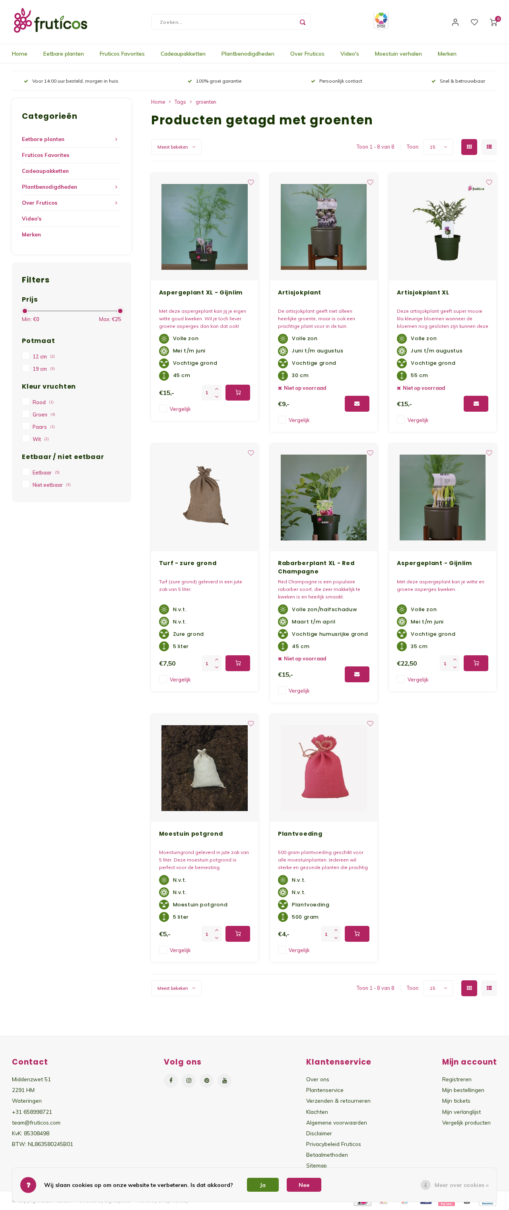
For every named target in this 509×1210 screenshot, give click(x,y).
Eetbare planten (63, 53)
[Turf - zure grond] (204, 497)
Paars (44, 427)
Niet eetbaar (52, 485)
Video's (349, 53)
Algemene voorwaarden (336, 1122)
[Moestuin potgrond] (204, 768)
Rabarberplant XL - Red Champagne (316, 567)
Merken (447, 53)
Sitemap (316, 1165)
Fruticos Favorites (122, 53)
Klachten (317, 1111)
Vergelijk (180, 409)
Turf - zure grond (188, 563)
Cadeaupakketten (183, 53)
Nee (304, 1185)
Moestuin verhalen (398, 53)
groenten (206, 102)
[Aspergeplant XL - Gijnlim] (204, 227)
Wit (41, 439)
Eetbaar (46, 472)
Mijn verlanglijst (461, 1111)
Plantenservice (325, 1089)
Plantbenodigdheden (247, 53)
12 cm (44, 356)
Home (19, 53)
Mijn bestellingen (463, 1089)
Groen (44, 414)
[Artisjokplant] (323, 227)
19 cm (44, 369)
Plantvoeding (300, 834)
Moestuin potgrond (191, 834)
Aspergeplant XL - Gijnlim (201, 292)
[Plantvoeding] (323, 768)
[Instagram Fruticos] (189, 1081)
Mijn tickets (456, 1100)
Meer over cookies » (462, 1185)
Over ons (317, 1079)
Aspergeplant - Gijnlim (434, 563)
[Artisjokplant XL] (442, 227)
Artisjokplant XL (423, 292)
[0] (493, 22)
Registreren (457, 1079)
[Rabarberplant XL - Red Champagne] (323, 497)
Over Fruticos (307, 53)
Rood (43, 402)
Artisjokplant (299, 292)
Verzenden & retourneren (338, 1100)
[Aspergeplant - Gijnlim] (442, 497)
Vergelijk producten (466, 1122)
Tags (180, 102)
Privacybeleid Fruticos (333, 1143)
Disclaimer (319, 1133)
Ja (263, 1185)
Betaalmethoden (327, 1154)
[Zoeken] (303, 22)
